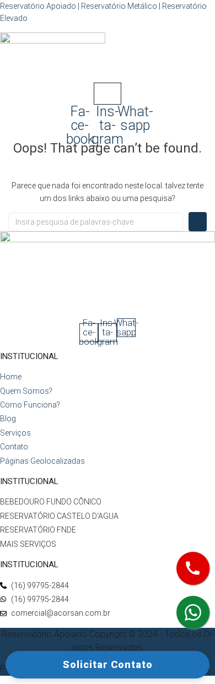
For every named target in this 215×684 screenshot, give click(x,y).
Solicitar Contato (108, 664)
